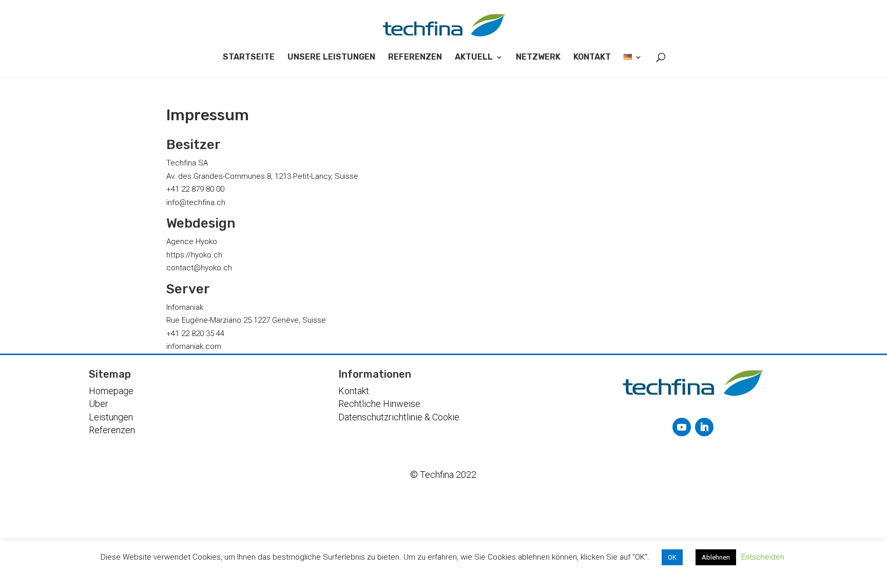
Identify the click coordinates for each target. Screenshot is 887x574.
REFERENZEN (415, 57)
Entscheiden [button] (762, 557)
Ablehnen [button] (716, 557)
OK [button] (672, 557)
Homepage (111, 390)
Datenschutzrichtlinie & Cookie (398, 417)
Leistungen (111, 417)
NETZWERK (538, 57)
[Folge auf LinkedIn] (704, 427)
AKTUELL (474, 57)
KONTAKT (592, 57)
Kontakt (353, 390)
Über (98, 403)
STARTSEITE (249, 57)
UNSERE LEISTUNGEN (331, 57)
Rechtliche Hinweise (379, 403)
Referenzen (112, 429)
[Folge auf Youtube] (681, 427)
